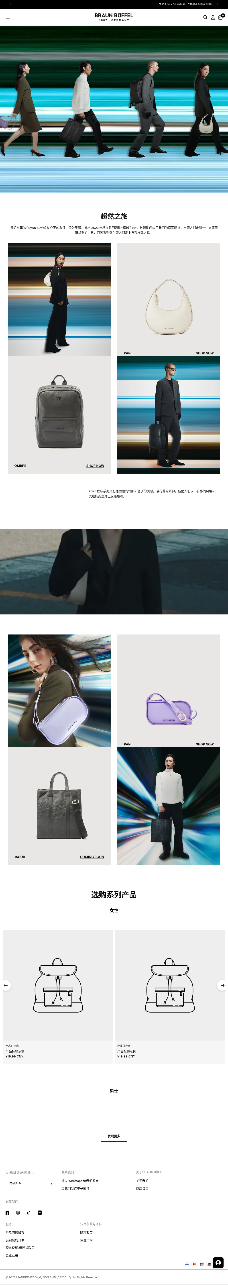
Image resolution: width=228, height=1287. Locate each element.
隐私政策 (86, 1233)
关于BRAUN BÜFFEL (151, 1172)
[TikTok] (32, 1213)
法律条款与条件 (91, 1224)
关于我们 (142, 1181)
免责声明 (86, 1240)
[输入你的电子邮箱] (50, 1183)
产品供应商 (12, 1046)
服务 (9, 1224)
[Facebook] (10, 1213)
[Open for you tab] (218, 1262)
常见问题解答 (15, 1233)
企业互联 (12, 1256)
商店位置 (142, 1189)
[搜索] (205, 17)
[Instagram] (21, 1213)
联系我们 (67, 1172)
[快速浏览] (58, 985)
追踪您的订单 (15, 1240)
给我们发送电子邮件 (75, 1189)
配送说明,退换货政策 (20, 1248)
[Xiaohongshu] (42, 1213)
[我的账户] (213, 17)
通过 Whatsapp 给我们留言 (80, 1181)
